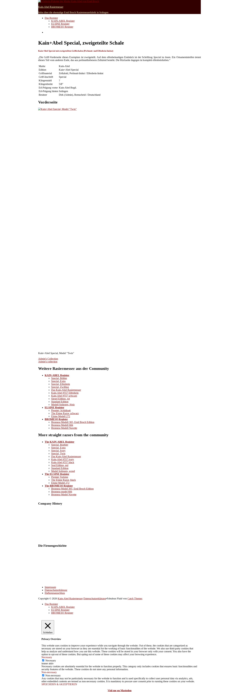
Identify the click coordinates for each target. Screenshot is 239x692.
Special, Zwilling (60, 387)
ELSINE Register (60, 23)
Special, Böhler (59, 378)
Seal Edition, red (59, 465)
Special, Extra (58, 381)
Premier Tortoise (59, 477)
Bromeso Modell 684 (62, 425)
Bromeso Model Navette (63, 494)
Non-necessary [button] (49, 672)
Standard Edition (59, 401)
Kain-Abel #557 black (62, 462)
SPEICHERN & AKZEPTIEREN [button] (59, 684)
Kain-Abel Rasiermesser (50, 7)
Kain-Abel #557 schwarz (64, 395)
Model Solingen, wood (63, 471)
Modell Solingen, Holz (63, 404)
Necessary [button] (46, 657)
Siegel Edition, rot (60, 398)
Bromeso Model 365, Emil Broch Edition (72, 488)
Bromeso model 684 (61, 491)
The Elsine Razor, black (63, 480)
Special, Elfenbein (60, 384)
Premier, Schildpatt (61, 410)
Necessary (50, 660)
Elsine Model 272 (60, 482)
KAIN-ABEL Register (63, 21)
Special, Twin (58, 453)
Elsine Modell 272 (60, 416)
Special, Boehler (59, 444)
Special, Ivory (58, 450)
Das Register (51, 18)
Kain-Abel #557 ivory (62, 459)
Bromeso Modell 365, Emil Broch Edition (72, 422)
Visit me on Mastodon (120, 690)
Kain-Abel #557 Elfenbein (65, 392)
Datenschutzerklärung (56, 590)
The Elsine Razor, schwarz (65, 413)
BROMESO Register (62, 26)
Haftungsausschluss (55, 593)
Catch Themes (134, 598)
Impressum (50, 587)
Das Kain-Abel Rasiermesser (66, 390)
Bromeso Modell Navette (64, 428)
